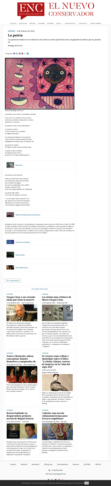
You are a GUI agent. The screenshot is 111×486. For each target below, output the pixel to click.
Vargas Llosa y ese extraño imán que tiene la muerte (20, 298)
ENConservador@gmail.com (55, 474)
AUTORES (87, 464)
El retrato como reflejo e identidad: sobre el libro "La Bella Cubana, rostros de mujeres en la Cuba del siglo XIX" (56, 361)
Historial (24, 464)
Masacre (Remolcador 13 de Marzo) (28, 214)
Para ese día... (20, 255)
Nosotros (76, 464)
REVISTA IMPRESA (96, 23)
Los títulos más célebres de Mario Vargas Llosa (56, 298)
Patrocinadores (62, 464)
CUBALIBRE (41, 23)
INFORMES (50, 23)
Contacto (13, 464)
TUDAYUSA (13, 23)
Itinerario (19, 165)
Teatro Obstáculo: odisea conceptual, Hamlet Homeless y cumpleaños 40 (20, 359)
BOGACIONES (23, 23)
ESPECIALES (82, 23)
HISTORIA (32, 23)
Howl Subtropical (22, 267)
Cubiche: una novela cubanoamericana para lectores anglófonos (55, 416)
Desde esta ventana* (23, 242)
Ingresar (49, 464)
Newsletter (35, 464)
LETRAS (58, 23)
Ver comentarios (13, 280)
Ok (87, 483)
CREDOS (98, 464)
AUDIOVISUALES (70, 23)
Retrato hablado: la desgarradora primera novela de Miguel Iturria (20, 416)
